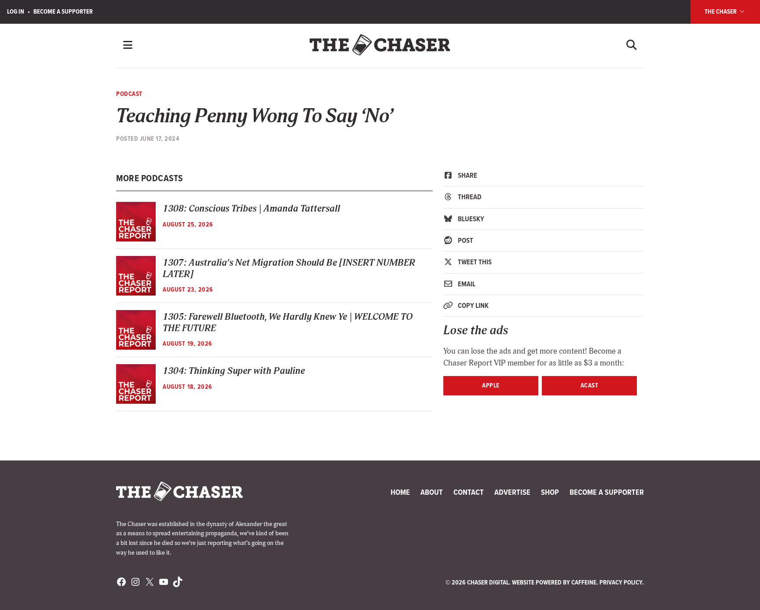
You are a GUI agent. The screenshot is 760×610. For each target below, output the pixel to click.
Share (467, 175)
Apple (491, 385)
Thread (469, 197)
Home (400, 492)
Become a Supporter (63, 11)
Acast (590, 385)
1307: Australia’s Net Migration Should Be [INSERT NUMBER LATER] (289, 268)
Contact (468, 492)
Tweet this (474, 262)
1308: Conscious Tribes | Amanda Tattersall (251, 209)
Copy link (473, 305)
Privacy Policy (620, 582)
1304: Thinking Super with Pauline (234, 371)
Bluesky (470, 219)
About (431, 492)
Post (465, 240)
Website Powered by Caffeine (554, 582)
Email (466, 284)
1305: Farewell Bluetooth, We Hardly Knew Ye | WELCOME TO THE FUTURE (288, 322)
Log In (15, 11)
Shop (550, 492)
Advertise (512, 492)
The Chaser (721, 11)
